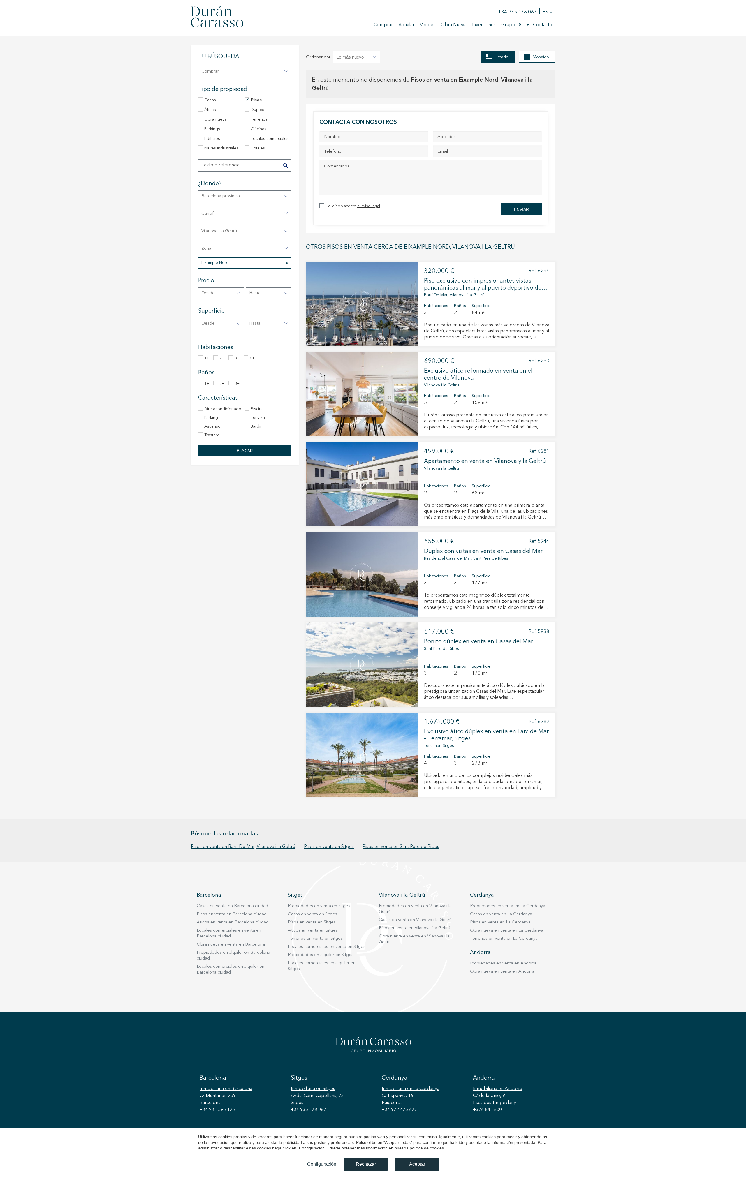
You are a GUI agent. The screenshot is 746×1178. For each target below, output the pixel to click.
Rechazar (366, 1164)
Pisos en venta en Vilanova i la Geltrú (414, 928)
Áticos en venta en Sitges (313, 930)
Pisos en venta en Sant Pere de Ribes (401, 846)
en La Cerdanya (410, 1089)
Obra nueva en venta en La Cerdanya (506, 930)
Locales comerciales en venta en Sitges (326, 947)
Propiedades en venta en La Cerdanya (507, 906)
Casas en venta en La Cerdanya (501, 914)
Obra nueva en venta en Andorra (502, 971)
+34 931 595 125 (217, 1110)
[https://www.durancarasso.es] (217, 18)
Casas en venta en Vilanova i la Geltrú (415, 920)
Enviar (521, 209)
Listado (501, 57)
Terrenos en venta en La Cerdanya (504, 939)
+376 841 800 (487, 1110)
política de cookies (427, 1148)
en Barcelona (226, 1089)
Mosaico (540, 57)
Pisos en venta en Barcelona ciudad (232, 914)
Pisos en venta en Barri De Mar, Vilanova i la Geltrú (243, 846)
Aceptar (417, 1164)
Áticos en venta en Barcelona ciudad (233, 922)
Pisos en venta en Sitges (329, 846)
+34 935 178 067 (517, 12)
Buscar (245, 451)
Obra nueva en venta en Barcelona (231, 944)
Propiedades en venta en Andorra (503, 963)
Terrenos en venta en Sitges (315, 939)
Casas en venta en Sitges (312, 914)
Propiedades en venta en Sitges (319, 906)
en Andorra (497, 1089)
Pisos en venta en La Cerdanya (500, 922)
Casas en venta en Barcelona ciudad (232, 906)
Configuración (321, 1164)
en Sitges (313, 1089)
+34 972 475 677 (399, 1110)
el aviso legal (368, 206)
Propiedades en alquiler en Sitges (320, 955)
